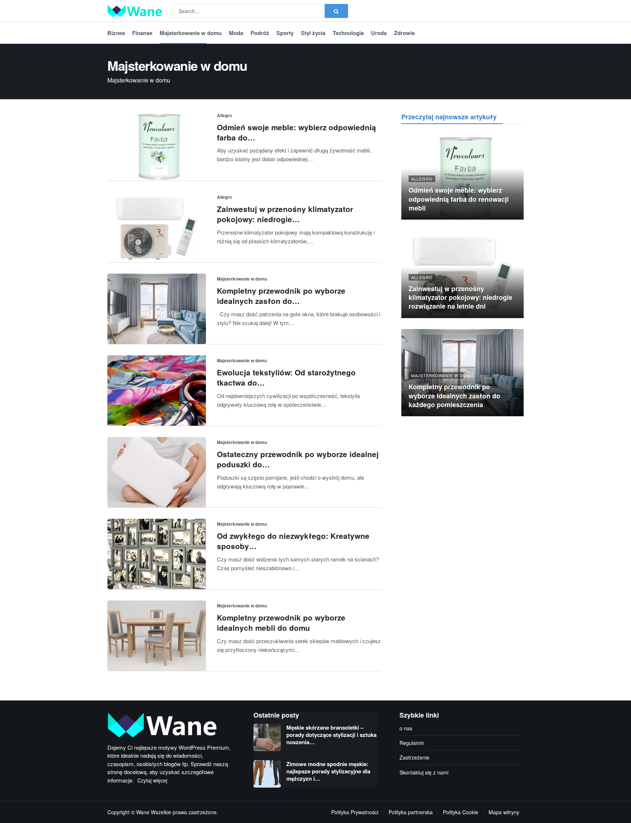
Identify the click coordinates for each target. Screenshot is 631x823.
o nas (405, 728)
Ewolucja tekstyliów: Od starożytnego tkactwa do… (286, 377)
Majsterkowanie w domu (242, 278)
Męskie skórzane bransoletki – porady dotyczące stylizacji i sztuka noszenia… (331, 734)
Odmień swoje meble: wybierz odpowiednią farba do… (296, 132)
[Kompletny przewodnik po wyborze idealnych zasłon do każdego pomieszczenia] (156, 309)
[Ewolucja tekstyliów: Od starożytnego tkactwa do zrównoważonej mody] (156, 390)
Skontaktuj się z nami (423, 772)
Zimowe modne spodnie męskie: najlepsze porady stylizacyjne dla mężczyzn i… (328, 771)
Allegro (224, 115)
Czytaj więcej (152, 780)
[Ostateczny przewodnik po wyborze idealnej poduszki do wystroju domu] (156, 472)
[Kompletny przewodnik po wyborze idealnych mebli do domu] (156, 635)
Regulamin (411, 742)
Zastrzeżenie (414, 757)
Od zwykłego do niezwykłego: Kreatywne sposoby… (293, 540)
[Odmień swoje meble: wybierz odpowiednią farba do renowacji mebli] (156, 145)
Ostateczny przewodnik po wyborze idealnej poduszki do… (298, 459)
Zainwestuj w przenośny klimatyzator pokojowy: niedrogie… (285, 214)
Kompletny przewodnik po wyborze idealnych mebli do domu (281, 622)
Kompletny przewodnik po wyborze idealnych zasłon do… (281, 295)
